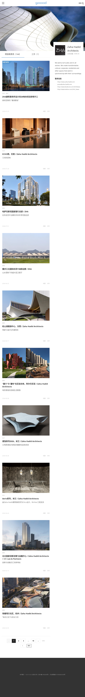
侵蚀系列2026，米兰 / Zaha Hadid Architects (22, 441)
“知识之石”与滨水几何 (10, 617)
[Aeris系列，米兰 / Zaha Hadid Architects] (26, 478)
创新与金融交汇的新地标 (11, 562)
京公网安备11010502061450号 (57, 674)
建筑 (7, 93)
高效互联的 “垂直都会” (10, 100)
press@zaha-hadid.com (64, 84)
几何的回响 (6, 158)
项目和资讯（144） (13, 54)
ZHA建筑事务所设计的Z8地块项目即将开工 (20, 96)
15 (33, 641)
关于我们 (22, 674)
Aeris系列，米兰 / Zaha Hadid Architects (20, 498)
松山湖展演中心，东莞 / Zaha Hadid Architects (22, 326)
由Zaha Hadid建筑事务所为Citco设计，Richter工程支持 (23, 502)
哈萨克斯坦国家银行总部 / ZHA (15, 211)
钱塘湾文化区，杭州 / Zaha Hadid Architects (21, 613)
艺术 (3, 151)
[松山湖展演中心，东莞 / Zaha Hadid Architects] (26, 305)
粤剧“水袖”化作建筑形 (10, 330)
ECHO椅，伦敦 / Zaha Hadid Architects (19, 154)
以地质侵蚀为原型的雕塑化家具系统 (15, 445)
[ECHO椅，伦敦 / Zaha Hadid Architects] (26, 133)
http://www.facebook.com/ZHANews (68, 87)
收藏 (44, 111)
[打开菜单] (3, 3)
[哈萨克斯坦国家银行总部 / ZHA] (26, 191)
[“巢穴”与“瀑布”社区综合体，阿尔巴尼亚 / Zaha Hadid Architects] (26, 363)
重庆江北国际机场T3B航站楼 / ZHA (17, 269)
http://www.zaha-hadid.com (66, 82)
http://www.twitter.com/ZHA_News (68, 89)
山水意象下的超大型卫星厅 (12, 272)
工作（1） (36, 54)
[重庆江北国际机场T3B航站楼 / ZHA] (26, 248)
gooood (41, 3)
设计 (3, 438)
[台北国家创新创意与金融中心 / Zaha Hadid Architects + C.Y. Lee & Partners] (26, 535)
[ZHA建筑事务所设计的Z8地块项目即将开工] (26, 76)
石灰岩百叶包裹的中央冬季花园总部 (15, 215)
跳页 (29, 646)
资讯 (3, 93)
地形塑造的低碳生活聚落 (11, 390)
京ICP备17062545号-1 (43, 674)
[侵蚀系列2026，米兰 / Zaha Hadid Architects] (26, 420)
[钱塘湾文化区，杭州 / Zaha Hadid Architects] (26, 593)
